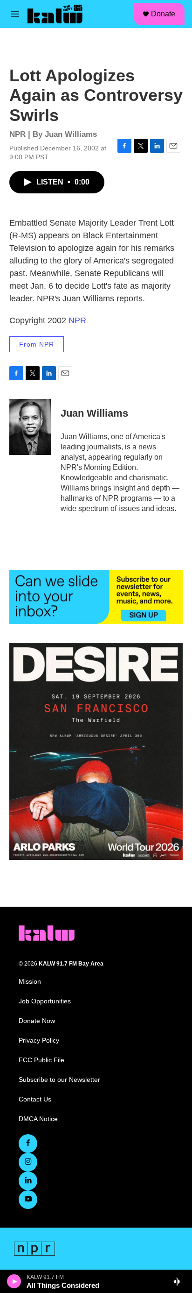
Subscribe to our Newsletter (59, 1079)
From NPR (36, 344)
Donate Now (37, 1020)
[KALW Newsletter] (96, 597)
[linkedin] (28, 1181)
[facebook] (28, 1143)
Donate (163, 14)
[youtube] (28, 1199)
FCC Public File (41, 1060)
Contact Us (35, 1099)
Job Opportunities (45, 1001)
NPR (77, 320)
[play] (14, 1281)
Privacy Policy (39, 1040)
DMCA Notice (38, 1118)
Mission (30, 981)
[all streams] (179, 1281)
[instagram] (28, 1162)
